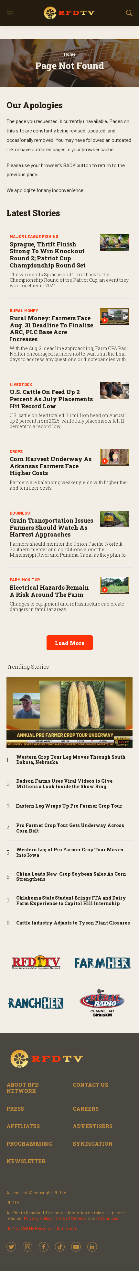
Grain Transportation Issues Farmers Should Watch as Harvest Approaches (51, 527)
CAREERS (86, 1109)
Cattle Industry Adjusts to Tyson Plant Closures (73, 923)
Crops (16, 451)
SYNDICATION (93, 1143)
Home (69, 54)
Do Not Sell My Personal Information (41, 1228)
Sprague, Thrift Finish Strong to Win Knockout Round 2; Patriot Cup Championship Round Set (48, 254)
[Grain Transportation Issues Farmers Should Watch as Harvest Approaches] (114, 519)
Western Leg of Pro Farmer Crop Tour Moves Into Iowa (69, 852)
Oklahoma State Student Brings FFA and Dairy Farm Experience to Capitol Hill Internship (71, 900)
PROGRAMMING (29, 1143)
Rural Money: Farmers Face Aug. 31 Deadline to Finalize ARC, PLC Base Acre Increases (51, 328)
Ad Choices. (107, 1218)
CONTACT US (90, 1085)
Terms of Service (69, 1218)
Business (20, 513)
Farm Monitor (25, 579)
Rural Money (24, 310)
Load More (69, 643)
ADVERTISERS (92, 1126)
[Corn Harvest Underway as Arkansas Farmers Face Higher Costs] (114, 457)
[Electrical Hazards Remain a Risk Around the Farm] (114, 585)
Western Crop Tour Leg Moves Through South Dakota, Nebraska (70, 760)
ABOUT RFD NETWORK (22, 1088)
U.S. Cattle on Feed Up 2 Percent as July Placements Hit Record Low (51, 399)
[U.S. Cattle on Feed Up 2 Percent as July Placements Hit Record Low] (114, 390)
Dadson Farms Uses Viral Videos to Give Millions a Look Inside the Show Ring (64, 783)
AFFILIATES (23, 1126)
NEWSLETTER (26, 1161)
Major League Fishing (34, 236)
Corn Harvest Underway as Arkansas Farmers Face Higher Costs (50, 466)
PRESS (15, 1109)
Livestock (21, 384)
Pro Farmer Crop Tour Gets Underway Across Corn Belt (70, 828)
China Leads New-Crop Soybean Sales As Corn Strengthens (71, 876)
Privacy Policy (37, 1218)
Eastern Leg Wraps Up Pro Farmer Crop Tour (69, 806)
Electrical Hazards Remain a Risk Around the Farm (49, 591)
